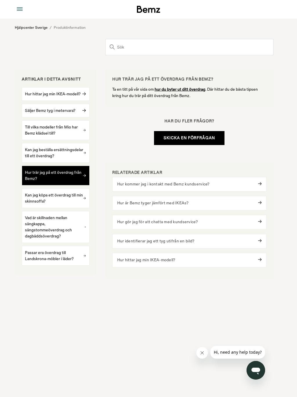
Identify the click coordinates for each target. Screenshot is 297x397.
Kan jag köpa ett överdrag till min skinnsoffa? (54, 198)
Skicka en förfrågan (189, 137)
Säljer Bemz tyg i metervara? (50, 110)
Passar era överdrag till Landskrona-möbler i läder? (49, 255)
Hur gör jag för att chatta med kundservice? (157, 221)
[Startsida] (148, 9)
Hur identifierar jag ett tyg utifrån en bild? (156, 241)
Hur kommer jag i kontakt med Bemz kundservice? (163, 184)
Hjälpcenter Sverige (31, 27)
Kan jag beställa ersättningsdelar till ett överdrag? (54, 152)
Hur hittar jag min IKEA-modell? (53, 94)
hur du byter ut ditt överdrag (180, 89)
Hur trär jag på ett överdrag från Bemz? (53, 175)
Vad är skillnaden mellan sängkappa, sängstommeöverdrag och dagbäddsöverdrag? (48, 227)
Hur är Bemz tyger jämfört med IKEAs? (153, 203)
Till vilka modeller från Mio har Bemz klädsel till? (51, 130)
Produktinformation (70, 27)
